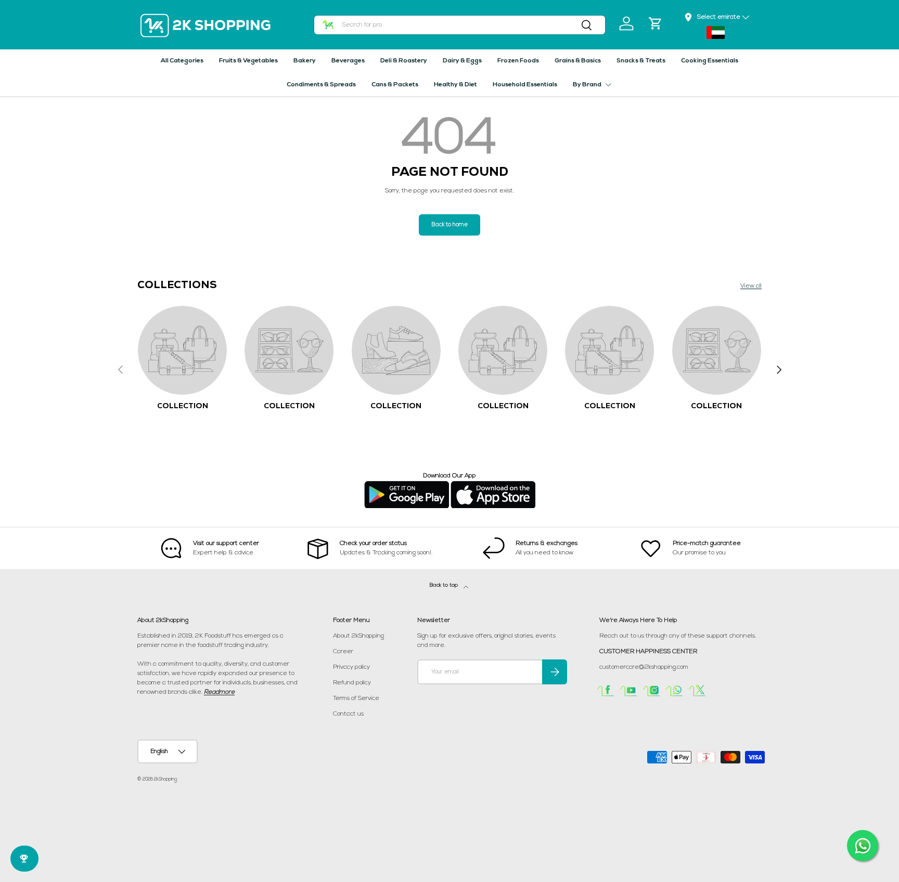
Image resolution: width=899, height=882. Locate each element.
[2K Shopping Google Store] (406, 485)
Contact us (348, 714)
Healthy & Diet (455, 85)
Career (343, 651)
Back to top (444, 585)
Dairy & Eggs (462, 61)
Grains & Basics (578, 61)
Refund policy (352, 683)
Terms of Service (356, 698)
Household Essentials (525, 85)
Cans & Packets (394, 85)
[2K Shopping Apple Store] (493, 485)
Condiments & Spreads (321, 85)
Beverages (348, 61)
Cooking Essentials (709, 61)
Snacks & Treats (641, 61)
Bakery (304, 61)
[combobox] (460, 25)
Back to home (449, 225)
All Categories (182, 61)
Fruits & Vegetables (248, 61)
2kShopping (165, 779)
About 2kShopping (358, 636)
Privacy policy (351, 667)
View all (751, 286)
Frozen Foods (518, 61)
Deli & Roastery (403, 61)
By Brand (587, 85)
